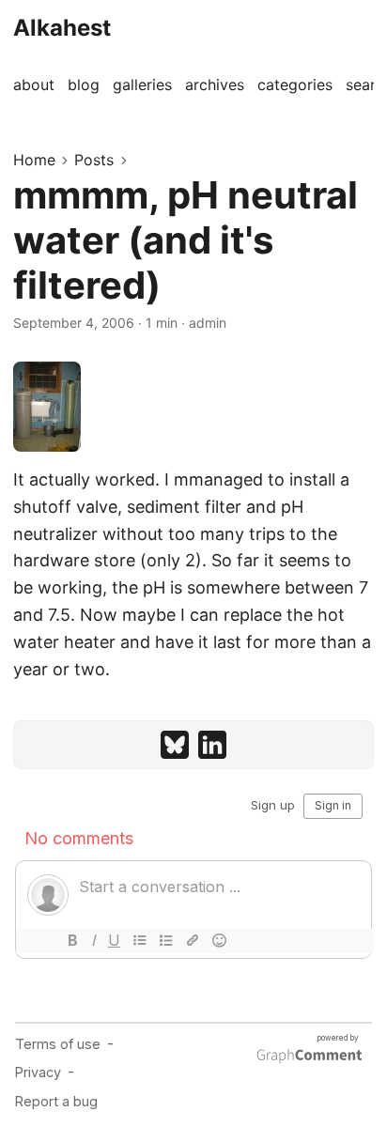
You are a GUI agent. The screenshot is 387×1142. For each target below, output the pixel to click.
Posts (94, 159)
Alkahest (62, 27)
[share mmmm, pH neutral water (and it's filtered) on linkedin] (212, 745)
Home (34, 159)
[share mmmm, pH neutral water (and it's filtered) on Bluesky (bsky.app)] (175, 745)
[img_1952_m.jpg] (193, 407)
